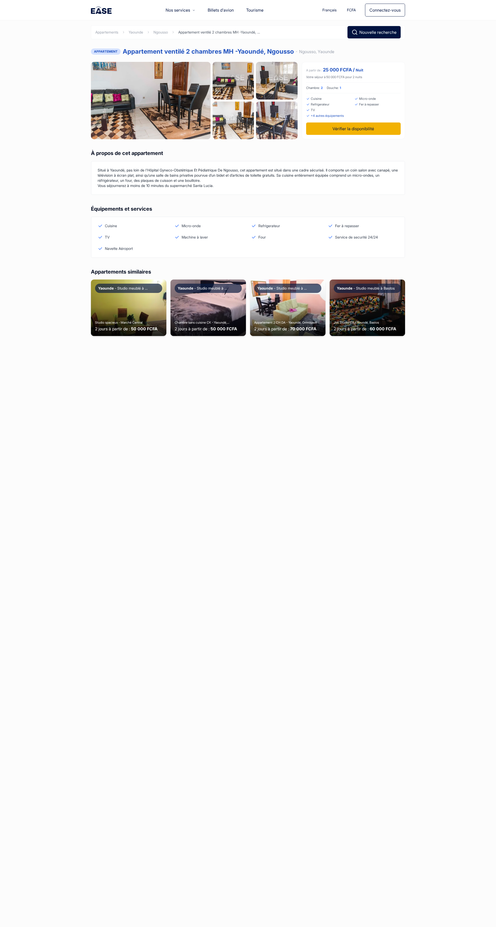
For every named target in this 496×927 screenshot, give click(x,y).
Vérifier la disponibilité (353, 128)
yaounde (136, 32)
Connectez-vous (385, 10)
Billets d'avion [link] (221, 10)
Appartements (106, 32)
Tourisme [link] (255, 10)
